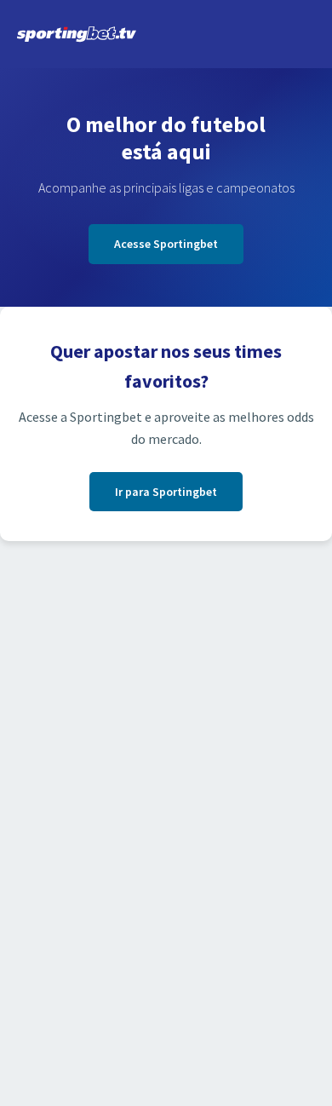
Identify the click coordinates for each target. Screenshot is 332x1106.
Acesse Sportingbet (166, 243)
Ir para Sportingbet (166, 491)
